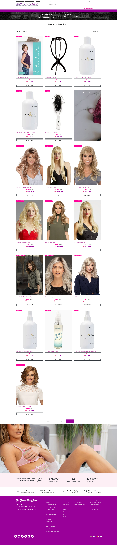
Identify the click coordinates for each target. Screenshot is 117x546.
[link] (47, 421)
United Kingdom (94, 509)
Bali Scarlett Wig (78, 297)
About (78, 1)
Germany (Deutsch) (94, 507)
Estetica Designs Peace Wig (81, 187)
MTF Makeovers (49, 529)
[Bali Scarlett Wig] (87, 275)
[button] (99, 4)
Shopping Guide (66, 512)
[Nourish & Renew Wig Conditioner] (29, 110)
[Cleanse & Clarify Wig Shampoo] (87, 56)
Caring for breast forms (79, 504)
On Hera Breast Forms (46, 18)
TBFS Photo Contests (74, 8)
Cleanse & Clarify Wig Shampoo (82, 78)
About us (48, 502)
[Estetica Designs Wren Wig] (29, 384)
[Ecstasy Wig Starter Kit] (58, 165)
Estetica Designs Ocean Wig (24, 297)
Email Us (38, 1)
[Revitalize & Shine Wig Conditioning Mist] (87, 330)
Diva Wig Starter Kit (79, 242)
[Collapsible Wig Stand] (58, 56)
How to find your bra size (80, 507)
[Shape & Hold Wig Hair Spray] (29, 330)
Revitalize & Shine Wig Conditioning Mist (85, 351)
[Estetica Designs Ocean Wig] (29, 275)
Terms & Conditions (74, 541)
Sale (64, 514)
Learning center (78, 502)
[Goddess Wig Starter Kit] (29, 220)
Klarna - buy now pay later (52, 524)
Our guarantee (49, 512)
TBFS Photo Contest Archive (52, 531)
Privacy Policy (82, 541)
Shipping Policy (89, 541)
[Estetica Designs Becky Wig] (29, 165)
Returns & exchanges (51, 516)
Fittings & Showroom (51, 526)
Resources (48, 519)
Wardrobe (41, 8)
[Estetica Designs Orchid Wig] (58, 275)
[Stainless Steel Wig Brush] (58, 110)
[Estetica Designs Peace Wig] (87, 165)
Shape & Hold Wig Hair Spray (24, 351)
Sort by (18, 31)
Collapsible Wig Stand (51, 78)
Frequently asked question (52, 507)
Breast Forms (19, 8)
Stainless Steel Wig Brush (52, 132)
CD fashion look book (51, 504)
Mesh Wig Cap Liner (22, 78)
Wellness (51, 8)
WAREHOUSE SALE (88, 8)
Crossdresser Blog (85, 1)
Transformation (31, 8)
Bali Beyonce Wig (50, 242)
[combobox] (65, 4)
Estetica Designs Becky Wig (24, 187)
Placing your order (50, 509)
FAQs (94, 541)
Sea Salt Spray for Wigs (51, 351)
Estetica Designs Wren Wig (23, 406)
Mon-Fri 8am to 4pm (29, 1)
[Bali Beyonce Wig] (58, 220)
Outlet (97, 8)
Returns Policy (99, 541)
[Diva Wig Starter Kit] (87, 220)
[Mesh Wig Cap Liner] (29, 56)
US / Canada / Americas (95, 502)
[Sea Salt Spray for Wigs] (58, 330)
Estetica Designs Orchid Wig (53, 297)
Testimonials (49, 521)
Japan (91, 512)
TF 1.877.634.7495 (20, 1)
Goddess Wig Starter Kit (23, 242)
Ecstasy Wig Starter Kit (51, 187)
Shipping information (51, 514)
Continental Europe (94, 504)
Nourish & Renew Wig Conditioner (26, 132)
